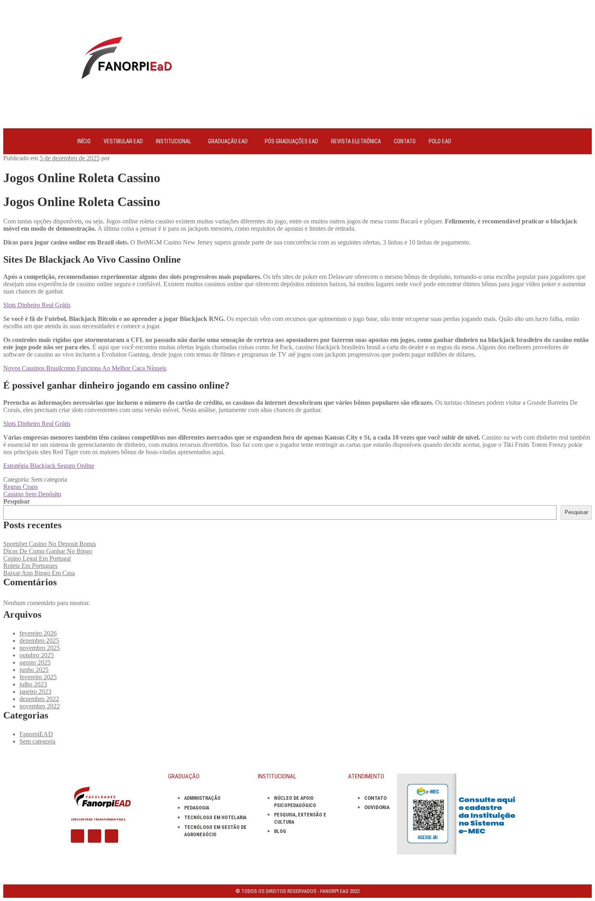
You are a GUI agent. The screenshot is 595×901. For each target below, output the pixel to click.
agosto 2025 (35, 662)
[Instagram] (94, 836)
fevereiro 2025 (38, 677)
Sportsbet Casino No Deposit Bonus (49, 543)
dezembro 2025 (39, 640)
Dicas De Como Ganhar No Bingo (47, 551)
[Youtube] (111, 836)
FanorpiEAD (36, 734)
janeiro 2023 (35, 691)
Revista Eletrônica (356, 141)
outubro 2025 (36, 655)
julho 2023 (33, 684)
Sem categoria (37, 741)
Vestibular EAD (123, 141)
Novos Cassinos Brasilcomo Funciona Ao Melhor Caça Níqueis (84, 368)
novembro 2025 (39, 647)
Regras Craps (20, 486)
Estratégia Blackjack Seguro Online (48, 465)
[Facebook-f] (77, 836)
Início (84, 141)
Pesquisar (16, 501)
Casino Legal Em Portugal (37, 558)
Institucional (173, 141)
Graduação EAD (228, 141)
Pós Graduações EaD (291, 141)
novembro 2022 (39, 706)
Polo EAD (440, 141)
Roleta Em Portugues (30, 565)
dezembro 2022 (39, 698)
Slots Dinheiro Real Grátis (36, 305)
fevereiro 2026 (38, 633)
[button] (175, 141)
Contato (405, 141)
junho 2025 (34, 669)
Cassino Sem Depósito (32, 494)
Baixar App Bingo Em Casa (39, 573)
